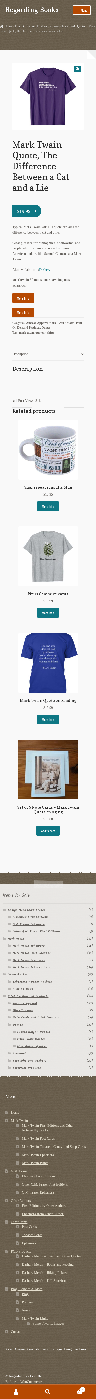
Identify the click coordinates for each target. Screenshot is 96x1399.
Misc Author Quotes (32, 1046)
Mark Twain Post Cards (38, 1138)
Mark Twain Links (35, 1318)
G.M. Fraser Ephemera (29, 924)
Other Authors (18, 974)
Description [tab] (20, 354)
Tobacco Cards (32, 1235)
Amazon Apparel (37, 323)
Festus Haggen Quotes (33, 1032)
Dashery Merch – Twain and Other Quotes (51, 1256)
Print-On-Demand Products (31, 26)
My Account (16, 1392)
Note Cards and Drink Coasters (36, 1017)
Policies (27, 1302)
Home (8, 26)
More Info (23, 298)
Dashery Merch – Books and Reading (48, 1264)
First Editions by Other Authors (44, 1206)
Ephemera (29, 1243)
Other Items (19, 1222)
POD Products (21, 1251)
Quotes (54, 26)
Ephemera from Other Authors (43, 1214)
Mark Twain (16, 938)
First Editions (23, 989)
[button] (77, 69)
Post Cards (29, 1227)
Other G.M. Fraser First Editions (36, 931)
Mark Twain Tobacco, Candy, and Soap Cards (54, 1147)
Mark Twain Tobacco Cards (32, 967)
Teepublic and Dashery (29, 1060)
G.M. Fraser (19, 1171)
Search (48, 1392)
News (26, 1310)
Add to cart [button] (48, 830)
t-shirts (49, 332)
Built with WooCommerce (23, 1382)
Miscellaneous (23, 1010)
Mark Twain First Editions (32, 953)
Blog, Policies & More (26, 1289)
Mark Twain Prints (35, 1163)
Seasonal (19, 1053)
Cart (73, 1388)
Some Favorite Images (48, 1323)
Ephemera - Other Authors (32, 981)
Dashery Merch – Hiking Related (45, 1273)
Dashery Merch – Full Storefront (45, 1281)
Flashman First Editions (30, 917)
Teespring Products (27, 1067)
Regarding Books (32, 9)
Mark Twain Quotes (73, 26)
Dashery (44, 270)
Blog (25, 1294)
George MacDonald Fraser (26, 910)
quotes (39, 332)
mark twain (26, 332)
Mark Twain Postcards (29, 960)
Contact (16, 1332)
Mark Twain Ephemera (29, 945)
